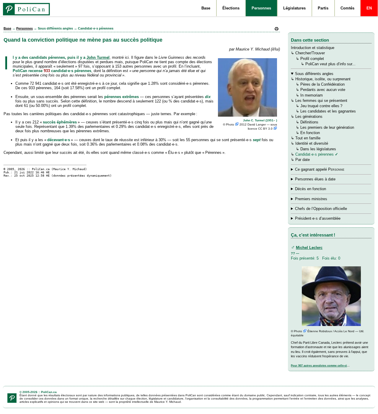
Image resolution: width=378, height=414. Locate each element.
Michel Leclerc (309, 247)
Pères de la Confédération (322, 84)
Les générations (308, 116)
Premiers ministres (311, 199)
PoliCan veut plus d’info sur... (330, 64)
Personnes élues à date (315, 179)
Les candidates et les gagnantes (328, 111)
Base (205, 8)
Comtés (347, 8)
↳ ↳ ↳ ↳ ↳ (321, 189)
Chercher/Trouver (310, 53)
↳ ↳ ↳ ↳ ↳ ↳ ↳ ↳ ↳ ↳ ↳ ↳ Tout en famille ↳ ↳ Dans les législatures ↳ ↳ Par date (323, 116)
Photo (230, 124)
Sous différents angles (314, 73)
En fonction (310, 133)
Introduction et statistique (312, 47)
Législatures (294, 8)
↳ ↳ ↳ (321, 199)
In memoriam (311, 95)
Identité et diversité (311, 143)
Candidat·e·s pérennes (314, 154)
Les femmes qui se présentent (321, 100)
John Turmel (98, 57)
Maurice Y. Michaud (69, 169)
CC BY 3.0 (265, 128)
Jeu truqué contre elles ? (321, 106)
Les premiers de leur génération (327, 127)
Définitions (309, 122)
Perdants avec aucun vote (322, 89)
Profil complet (312, 58)
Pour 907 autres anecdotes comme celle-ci (319, 365)
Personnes (261, 8)
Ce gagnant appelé (319, 169)
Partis (323, 8)
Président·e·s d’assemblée (317, 218)
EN (369, 8)
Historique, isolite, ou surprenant (323, 79)
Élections (230, 8)
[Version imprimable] (276, 30)
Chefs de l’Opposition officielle (321, 208)
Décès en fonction (310, 189)
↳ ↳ (321, 208)
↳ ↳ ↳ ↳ (321, 169)
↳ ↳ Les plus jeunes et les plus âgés (321, 218)
